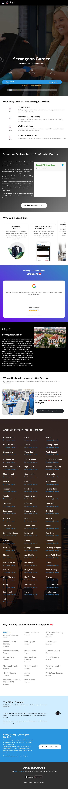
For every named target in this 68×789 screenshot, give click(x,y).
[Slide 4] (37, 315)
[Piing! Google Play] (38, 776)
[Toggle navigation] (3, 2)
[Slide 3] (34, 315)
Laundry (14, 440)
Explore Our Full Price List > (34, 205)
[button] (3, 2)
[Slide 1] (27, 315)
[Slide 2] (30, 315)
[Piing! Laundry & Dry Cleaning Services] (8, 2)
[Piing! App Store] (29, 776)
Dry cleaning (7, 440)
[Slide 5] (40, 315)
